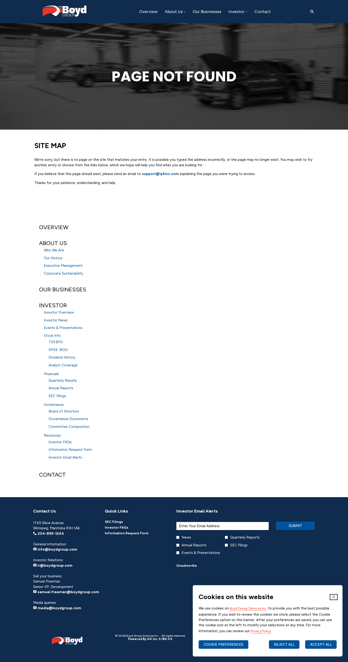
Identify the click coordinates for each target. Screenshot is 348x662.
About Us (53, 243)
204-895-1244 (50, 533)
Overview (53, 227)
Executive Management (63, 265)
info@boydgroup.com (57, 549)
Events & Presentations (63, 328)
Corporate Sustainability (63, 273)
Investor (53, 305)
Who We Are (54, 250)
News (186, 537)
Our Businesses (62, 289)
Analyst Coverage (63, 365)
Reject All (284, 644)
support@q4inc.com (160, 174)
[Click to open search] (311, 11)
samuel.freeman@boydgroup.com (68, 592)
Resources (52, 435)
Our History (53, 258)
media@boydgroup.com (59, 608)
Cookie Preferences (223, 644)
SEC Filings (57, 396)
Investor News (56, 320)
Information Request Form (70, 449)
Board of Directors (64, 411)
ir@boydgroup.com (54, 565)
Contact (52, 474)
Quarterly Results (63, 380)
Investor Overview (59, 312)
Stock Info (52, 335)
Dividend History (62, 357)
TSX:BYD (56, 342)
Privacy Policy (261, 631)
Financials (51, 374)
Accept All (321, 644)
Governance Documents (68, 419)
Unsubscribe (186, 566)
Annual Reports (61, 388)
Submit (295, 526)
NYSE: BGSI (58, 350)
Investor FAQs (60, 442)
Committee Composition (69, 427)
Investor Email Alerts (65, 457)
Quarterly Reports (245, 537)
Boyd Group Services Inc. (248, 608)
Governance (54, 405)
